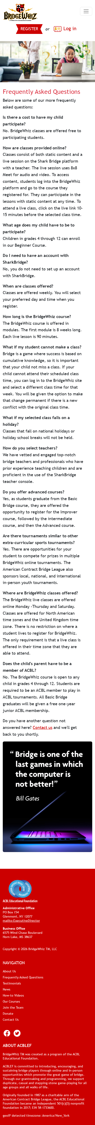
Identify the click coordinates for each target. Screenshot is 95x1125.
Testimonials (12, 983)
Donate (8, 1013)
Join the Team (13, 1007)
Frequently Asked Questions (23, 977)
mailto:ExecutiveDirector (21, 920)
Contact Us (11, 1019)
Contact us (42, 727)
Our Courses (11, 1001)
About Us (9, 971)
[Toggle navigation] (86, 11)
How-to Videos (13, 995)
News (6, 989)
